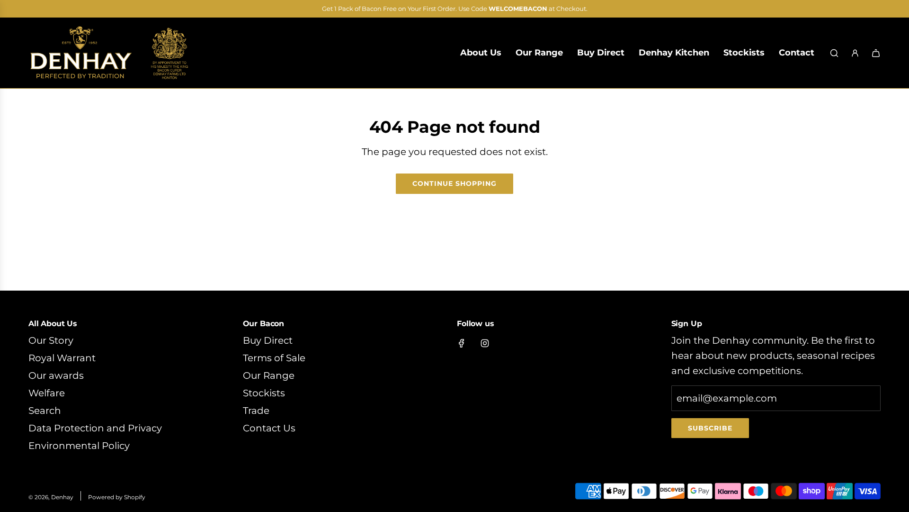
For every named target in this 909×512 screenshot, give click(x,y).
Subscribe (710, 428)
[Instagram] (484, 343)
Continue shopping (454, 183)
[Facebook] (461, 343)
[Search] (834, 53)
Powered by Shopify (116, 497)
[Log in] (855, 53)
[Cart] (875, 53)
